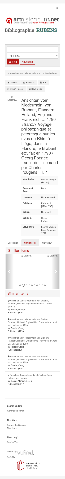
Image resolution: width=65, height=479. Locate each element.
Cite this (14, 82)
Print (45, 82)
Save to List (36, 88)
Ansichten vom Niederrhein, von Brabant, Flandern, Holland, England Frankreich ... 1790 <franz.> (30, 303)
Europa (44, 220)
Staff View (47, 242)
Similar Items (30, 242)
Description (13, 242)
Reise (44, 217)
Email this (30, 82)
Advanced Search (15, 410)
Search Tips (12, 441)
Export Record (17, 88)
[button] (10, 271)
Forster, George (48, 179)
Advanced (27, 61)
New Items (12, 427)
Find (14, 61)
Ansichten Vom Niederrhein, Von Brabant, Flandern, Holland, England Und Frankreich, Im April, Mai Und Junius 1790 (32, 322)
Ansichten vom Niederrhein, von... (26, 73)
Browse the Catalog (16, 424)
